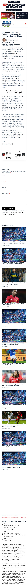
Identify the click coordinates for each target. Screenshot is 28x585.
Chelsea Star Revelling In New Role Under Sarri (14, 405)
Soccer (16, 44)
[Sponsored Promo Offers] (8, 15)
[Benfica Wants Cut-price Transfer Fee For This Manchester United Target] (14, 458)
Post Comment (8, 208)
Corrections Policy (6, 517)
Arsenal (15, 53)
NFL (9, 4)
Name (3, 181)
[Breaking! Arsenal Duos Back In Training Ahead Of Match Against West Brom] (14, 255)
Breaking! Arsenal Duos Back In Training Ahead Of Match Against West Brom (13, 263)
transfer (5, 58)
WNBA (22, 4)
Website (4, 187)
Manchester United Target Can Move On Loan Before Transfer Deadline (13, 384)
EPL (20, 7)
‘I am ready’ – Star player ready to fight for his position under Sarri (13, 343)
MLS (16, 7)
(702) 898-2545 (9, 529)
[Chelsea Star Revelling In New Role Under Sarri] (14, 397)
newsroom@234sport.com (12, 525)
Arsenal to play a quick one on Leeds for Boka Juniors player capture (14, 283)
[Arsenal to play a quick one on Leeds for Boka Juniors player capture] (14, 275)
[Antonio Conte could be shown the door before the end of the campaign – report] (14, 234)
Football (10, 44)
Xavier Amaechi (7, 144)
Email (3, 175)
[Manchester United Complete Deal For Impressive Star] (14, 438)
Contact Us (23, 517)
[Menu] (25, 24)
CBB (12, 7)
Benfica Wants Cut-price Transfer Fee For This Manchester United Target (14, 466)
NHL (18, 4)
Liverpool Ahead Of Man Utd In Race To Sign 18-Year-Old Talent (13, 425)
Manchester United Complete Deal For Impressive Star (13, 446)
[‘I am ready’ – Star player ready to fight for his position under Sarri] (14, 335)
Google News (8, 540)
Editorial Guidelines (15, 517)
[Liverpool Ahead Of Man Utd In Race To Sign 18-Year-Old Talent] (14, 417)
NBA (5, 4)
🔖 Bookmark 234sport (14, 1)
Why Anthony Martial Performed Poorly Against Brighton (13, 304)
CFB (7, 7)
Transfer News (7, 46)
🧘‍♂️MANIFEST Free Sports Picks (14, 10)
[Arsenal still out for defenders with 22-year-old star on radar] (14, 356)
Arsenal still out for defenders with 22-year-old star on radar (13, 364)
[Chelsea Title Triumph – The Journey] (14, 316)
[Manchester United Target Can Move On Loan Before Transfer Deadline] (14, 377)
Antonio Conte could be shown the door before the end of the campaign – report (14, 242)
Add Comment (6, 193)
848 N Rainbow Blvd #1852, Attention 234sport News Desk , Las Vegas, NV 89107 (15, 535)
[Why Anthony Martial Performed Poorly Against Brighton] (14, 296)
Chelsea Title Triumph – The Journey (12, 323)
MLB (14, 4)
